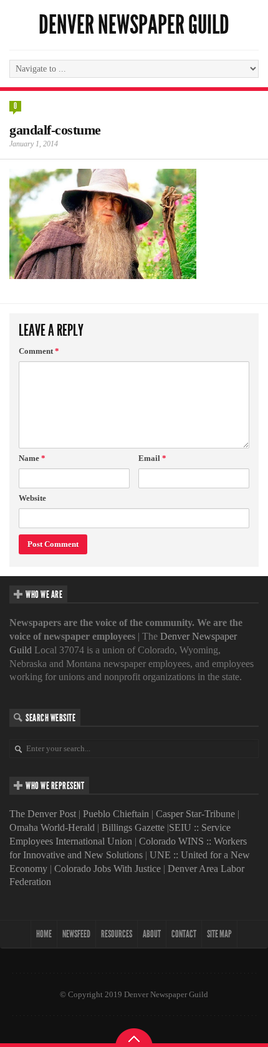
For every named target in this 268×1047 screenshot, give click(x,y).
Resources (116, 934)
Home (44, 934)
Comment (39, 351)
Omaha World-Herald (52, 827)
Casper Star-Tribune (195, 813)
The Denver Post (42, 813)
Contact (183, 934)
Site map (219, 934)
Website (32, 498)
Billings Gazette (133, 827)
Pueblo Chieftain (116, 813)
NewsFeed (76, 934)
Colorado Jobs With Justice (107, 868)
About (152, 934)
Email (152, 458)
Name (32, 458)
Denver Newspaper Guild (134, 24)
